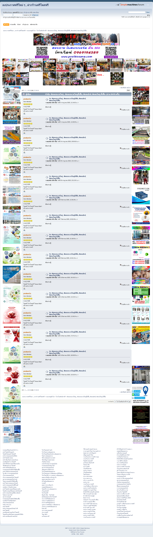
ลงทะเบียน (36, 12)
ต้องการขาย (86, 497)
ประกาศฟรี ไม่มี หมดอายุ (90, 503)
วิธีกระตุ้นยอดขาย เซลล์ (48, 458)
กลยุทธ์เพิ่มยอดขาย (47, 487)
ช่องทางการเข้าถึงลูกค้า (89, 453)
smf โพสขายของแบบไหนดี (10, 483)
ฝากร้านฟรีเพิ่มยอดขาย (48, 502)
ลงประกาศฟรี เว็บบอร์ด (123, 466)
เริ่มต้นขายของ (46, 461)
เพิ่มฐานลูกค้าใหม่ (88, 455)
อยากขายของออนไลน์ (48, 467)
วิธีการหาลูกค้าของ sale (90, 494)
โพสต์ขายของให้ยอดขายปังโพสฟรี (12, 491)
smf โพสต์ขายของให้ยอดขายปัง (11, 489)
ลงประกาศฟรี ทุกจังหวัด (90, 488)
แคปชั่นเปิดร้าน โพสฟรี (9, 461)
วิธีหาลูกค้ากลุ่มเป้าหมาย (90, 449)
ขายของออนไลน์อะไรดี (48, 465)
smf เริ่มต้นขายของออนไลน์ (10, 471)
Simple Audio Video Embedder (77, 530)
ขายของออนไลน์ (121, 476)
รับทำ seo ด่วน (7, 504)
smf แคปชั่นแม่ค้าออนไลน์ (10, 516)
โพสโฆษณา (86, 474)
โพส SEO (44, 514)
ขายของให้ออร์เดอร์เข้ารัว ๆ (10, 450)
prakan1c (27, 99)
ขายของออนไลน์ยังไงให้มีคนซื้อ (11, 469)
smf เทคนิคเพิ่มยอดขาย (9, 467)
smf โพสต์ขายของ (8, 458)
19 (38, 90)
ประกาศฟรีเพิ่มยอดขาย (48, 498)
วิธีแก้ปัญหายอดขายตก (48, 460)
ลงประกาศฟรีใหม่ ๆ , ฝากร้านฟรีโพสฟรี (25, 5)
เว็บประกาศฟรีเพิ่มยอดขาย (49, 506)
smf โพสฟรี (6, 506)
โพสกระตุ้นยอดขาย (47, 456)
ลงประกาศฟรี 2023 (88, 515)
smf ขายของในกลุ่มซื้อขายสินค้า (12, 493)
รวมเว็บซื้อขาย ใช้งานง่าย (90, 486)
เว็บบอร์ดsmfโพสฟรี (122, 513)
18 (36, 90)
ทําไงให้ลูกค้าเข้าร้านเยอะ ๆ (124, 449)
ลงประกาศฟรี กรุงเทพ (89, 509)
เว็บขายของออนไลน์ (8, 475)
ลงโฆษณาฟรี (45, 516)
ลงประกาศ (86, 482)
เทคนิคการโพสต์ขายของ (9, 487)
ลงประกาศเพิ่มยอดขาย (48, 500)
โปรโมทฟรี (45, 493)
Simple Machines (85, 528)
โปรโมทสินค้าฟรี (121, 501)
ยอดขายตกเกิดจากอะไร (48, 479)
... (26, 90)
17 (34, 90)
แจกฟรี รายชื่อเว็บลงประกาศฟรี (125, 503)
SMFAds (73, 532)
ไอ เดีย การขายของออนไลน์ (10, 473)
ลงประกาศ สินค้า (121, 464)
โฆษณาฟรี (86, 464)
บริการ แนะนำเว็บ (88, 480)
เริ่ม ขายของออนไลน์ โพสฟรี (11, 477)
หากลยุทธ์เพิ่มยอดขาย (123, 517)
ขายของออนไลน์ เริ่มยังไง (124, 484)
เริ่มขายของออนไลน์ (8, 502)
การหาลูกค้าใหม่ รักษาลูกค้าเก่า (92, 451)
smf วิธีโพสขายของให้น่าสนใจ (11, 463)
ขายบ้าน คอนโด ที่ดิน (89, 501)
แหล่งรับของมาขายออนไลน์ (49, 463)
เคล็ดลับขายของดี (122, 453)
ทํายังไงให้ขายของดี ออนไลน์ (91, 492)
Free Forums (80, 532)
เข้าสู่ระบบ (27, 12)
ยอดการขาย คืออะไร (47, 485)
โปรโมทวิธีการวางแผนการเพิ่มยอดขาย (52, 475)
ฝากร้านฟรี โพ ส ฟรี (89, 507)
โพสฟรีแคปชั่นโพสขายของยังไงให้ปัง (13, 514)
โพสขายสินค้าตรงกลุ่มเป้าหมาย (125, 472)
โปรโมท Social (121, 505)
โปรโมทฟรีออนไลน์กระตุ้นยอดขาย (51, 454)
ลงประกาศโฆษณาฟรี (89, 513)
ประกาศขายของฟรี (47, 510)
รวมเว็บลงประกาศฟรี (89, 517)
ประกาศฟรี (45, 512)
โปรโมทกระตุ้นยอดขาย (48, 452)
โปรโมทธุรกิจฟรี (121, 499)
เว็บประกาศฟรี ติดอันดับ (90, 505)
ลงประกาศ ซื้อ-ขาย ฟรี (123, 494)
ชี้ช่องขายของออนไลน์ (123, 486)
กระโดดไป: (111, 401)
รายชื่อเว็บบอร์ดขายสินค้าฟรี (125, 515)
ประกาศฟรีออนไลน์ (122, 462)
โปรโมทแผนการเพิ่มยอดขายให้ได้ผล (52, 473)
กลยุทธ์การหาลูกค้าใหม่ (89, 490)
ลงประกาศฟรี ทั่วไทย (89, 511)
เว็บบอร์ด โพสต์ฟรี (122, 492)
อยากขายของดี (7, 497)
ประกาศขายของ (87, 476)
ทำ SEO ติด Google (89, 496)
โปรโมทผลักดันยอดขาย (48, 471)
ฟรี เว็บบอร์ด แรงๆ (122, 470)
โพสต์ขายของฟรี (88, 461)
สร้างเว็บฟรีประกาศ (122, 490)
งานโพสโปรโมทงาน (122, 457)
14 (28, 90)
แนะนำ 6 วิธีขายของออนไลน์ (125, 478)
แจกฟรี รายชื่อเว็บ (122, 509)
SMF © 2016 (76, 528)
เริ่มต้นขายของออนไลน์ (123, 482)
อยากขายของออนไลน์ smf (10, 479)
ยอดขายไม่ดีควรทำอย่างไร (49, 477)
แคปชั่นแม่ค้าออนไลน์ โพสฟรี (11, 512)
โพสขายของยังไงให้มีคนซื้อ (10, 481)
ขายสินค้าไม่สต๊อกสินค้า (9, 500)
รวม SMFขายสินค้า (122, 461)
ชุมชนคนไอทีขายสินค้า (123, 496)
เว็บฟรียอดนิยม (87, 472)
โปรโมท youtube (121, 507)
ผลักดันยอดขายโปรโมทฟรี (49, 497)
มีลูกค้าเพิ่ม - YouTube (48, 495)
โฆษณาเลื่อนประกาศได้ (123, 474)
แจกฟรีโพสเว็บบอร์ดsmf (123, 511)
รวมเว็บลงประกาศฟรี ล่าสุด (91, 457)
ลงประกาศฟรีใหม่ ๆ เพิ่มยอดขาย (51, 504)
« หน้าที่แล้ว (123, 87)
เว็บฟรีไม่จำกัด (87, 468)
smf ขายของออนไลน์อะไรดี (10, 508)
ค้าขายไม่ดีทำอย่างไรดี (123, 455)
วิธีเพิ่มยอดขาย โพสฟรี (9, 465)
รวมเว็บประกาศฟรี (88, 458)
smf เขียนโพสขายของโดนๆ (10, 460)
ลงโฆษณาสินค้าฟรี (88, 462)
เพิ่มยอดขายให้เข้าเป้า (48, 469)
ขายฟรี (44, 483)
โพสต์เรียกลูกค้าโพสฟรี (9, 454)
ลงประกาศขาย (87, 470)
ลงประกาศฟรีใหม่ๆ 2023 (124, 497)
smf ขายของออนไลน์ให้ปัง (10, 456)
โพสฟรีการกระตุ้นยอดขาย (49, 489)
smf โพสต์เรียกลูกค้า (8, 452)
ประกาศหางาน (87, 478)
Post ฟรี (44, 508)
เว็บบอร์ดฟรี (45, 491)
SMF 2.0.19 (68, 528)
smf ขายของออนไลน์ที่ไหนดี (10, 485)
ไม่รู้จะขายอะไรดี (7, 495)
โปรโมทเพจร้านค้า (47, 450)
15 (30, 90)
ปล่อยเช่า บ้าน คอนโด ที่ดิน (90, 499)
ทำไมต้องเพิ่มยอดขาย (48, 481)
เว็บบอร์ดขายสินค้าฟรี (123, 468)
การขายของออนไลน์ (122, 488)
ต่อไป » (129, 87)
